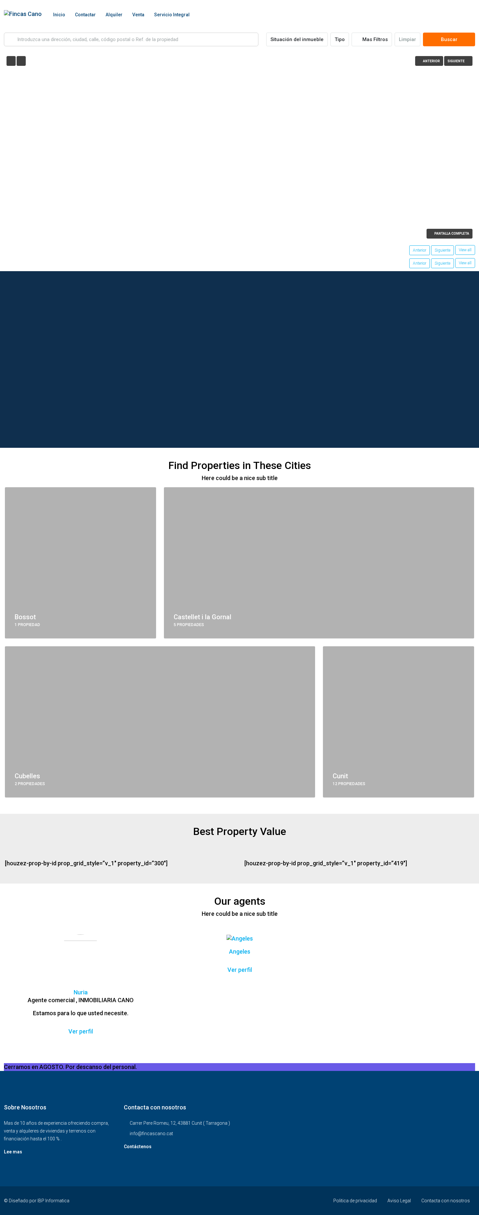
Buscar (449, 39)
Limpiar (407, 39)
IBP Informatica (53, 1200)
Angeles (239, 951)
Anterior (419, 250)
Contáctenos (138, 1146)
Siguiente (442, 250)
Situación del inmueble (297, 39)
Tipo (340, 39)
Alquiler (114, 14)
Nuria (81, 992)
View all (465, 250)
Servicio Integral (172, 14)
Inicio (59, 14)
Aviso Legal (399, 1200)
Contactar (85, 14)
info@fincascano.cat (151, 1133)
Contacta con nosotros (445, 1200)
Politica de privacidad (355, 1200)
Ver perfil (80, 1031)
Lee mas (13, 1151)
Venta (138, 14)
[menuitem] (465, 15)
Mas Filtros (374, 39)
